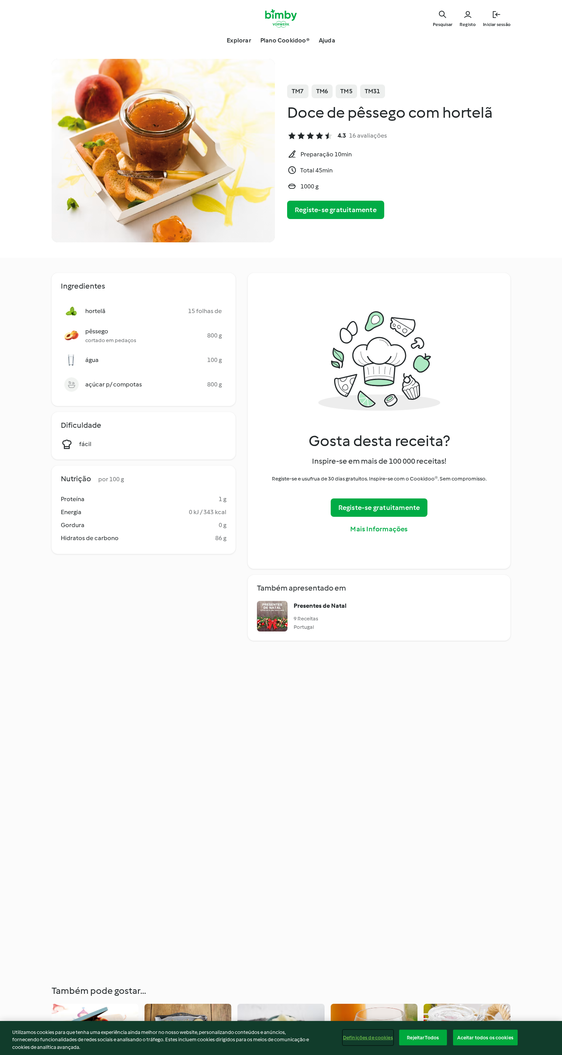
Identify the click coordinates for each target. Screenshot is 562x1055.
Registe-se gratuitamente (336, 210)
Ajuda (327, 40)
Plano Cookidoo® (285, 40)
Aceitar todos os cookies (485, 1037)
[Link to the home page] (281, 18)
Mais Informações (379, 529)
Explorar (239, 40)
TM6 (322, 91)
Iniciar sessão (496, 24)
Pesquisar (442, 24)
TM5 (346, 91)
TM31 (372, 91)
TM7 (298, 91)
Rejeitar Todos (423, 1037)
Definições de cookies (368, 1037)
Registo (468, 24)
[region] (281, 1038)
